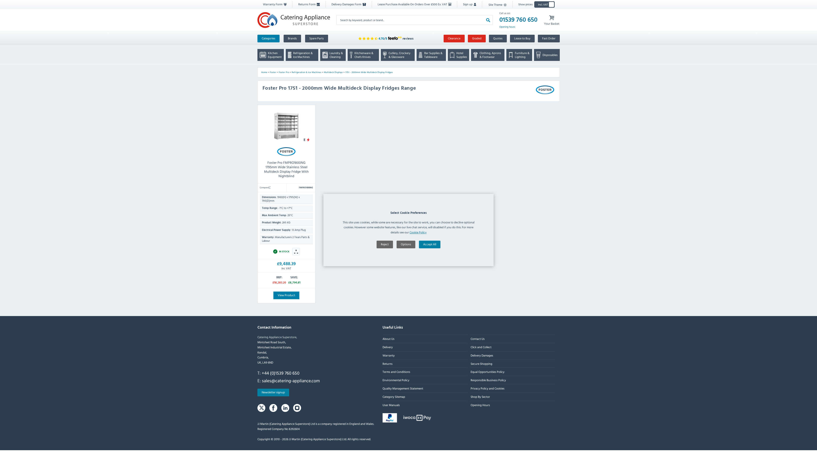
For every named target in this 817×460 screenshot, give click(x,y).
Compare (264, 187)
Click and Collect (480, 347)
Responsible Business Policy (488, 380)
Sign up (468, 4)
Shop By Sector (480, 396)
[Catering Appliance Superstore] (293, 20)
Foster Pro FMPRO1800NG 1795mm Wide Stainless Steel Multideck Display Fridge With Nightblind (286, 169)
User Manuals (391, 405)
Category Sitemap (394, 396)
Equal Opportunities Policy (487, 372)
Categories (268, 38)
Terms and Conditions (396, 372)
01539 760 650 (518, 20)
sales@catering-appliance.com (291, 380)
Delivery (388, 347)
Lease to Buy (522, 38)
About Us (388, 339)
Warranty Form (273, 4)
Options (406, 244)
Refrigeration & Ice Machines (306, 72)
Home (264, 72)
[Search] (488, 20)
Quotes (498, 38)
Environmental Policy (396, 380)
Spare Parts (316, 38)
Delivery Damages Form (346, 4)
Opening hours (507, 27)
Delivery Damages (481, 355)
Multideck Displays (333, 72)
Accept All (429, 244)
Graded (476, 38)
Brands (292, 38)
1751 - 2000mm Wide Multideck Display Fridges (369, 72)
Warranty (389, 355)
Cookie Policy (418, 232)
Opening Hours (480, 405)
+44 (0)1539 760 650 (280, 372)
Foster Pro (284, 72)
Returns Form (307, 4)
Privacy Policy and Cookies (487, 388)
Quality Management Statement (403, 388)
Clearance (454, 38)
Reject (385, 244)
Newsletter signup (273, 392)
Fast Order (549, 38)
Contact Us (477, 339)
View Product (286, 295)
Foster (273, 72)
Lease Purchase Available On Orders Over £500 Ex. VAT (413, 4)
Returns (388, 363)
